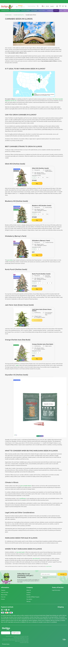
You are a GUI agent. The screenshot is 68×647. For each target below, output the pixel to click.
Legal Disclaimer (49, 566)
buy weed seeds (20, 552)
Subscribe (62, 574)
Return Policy (4, 594)
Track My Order (4, 592)
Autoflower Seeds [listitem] (15, 10)
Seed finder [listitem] (34, 10)
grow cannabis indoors (25, 485)
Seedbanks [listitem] (50, 10)
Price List (3, 596)
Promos (3, 599)
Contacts (28, 592)
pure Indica (10, 260)
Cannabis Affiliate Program (32, 596)
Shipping (3, 590)
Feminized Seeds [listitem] (5, 10)
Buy (37, 183)
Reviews (28, 594)
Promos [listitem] (56, 10)
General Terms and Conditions (49, 577)
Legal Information (56, 590)
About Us (28, 590)
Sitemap (28, 601)
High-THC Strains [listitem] (25, 10)
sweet (17, 365)
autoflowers (23, 498)
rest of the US (36, 558)
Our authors (29, 599)
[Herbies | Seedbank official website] (7, 7)
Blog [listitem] (61, 10)
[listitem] (57, 6)
